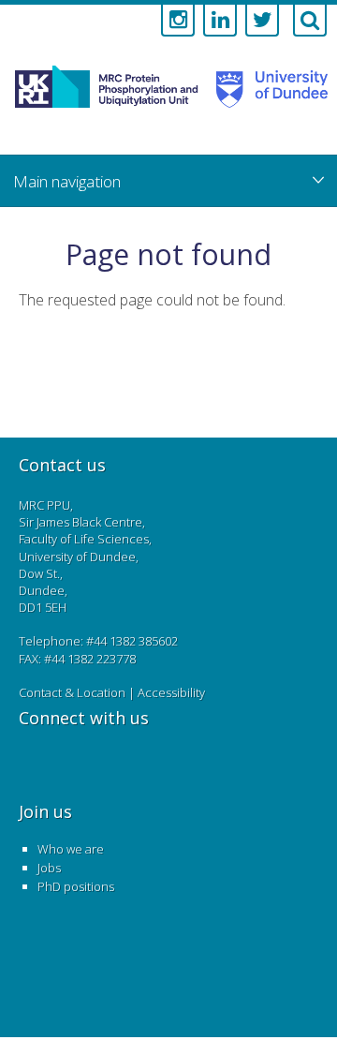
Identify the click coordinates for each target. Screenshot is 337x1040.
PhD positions (75, 886)
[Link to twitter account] (262, 21)
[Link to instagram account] (178, 21)
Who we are (70, 848)
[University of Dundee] (266, 107)
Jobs (49, 867)
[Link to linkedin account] (220, 21)
